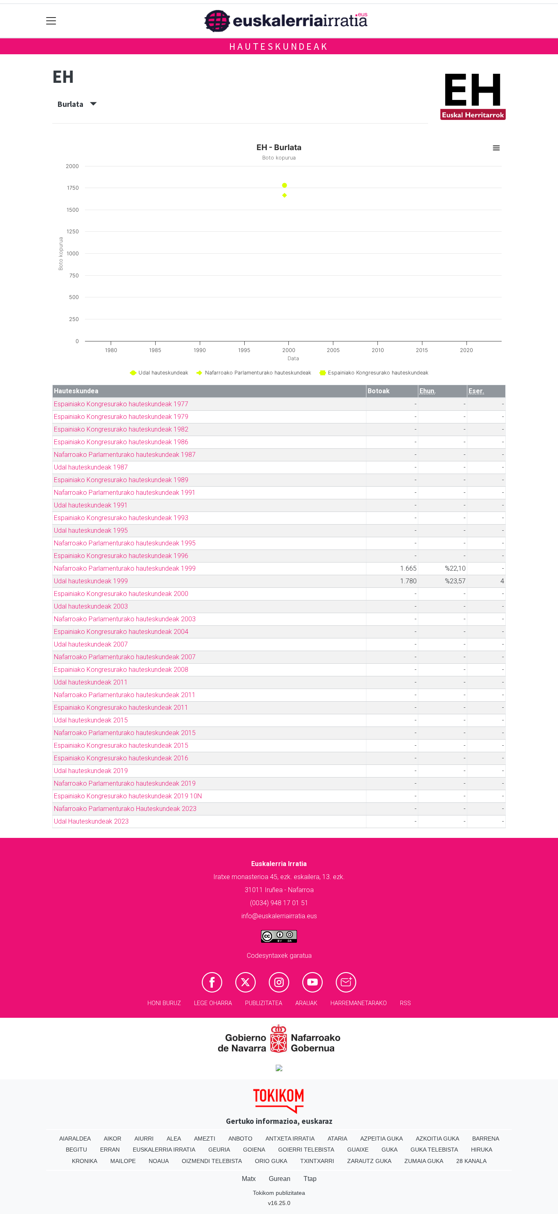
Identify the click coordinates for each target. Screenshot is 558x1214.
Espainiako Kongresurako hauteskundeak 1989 (121, 480)
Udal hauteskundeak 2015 (91, 720)
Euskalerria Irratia (164, 1149)
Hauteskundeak (278, 46)
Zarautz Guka (369, 1161)
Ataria (337, 1138)
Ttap (310, 1178)
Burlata (74, 104)
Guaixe (357, 1149)
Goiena (254, 1149)
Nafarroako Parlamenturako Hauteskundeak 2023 (125, 809)
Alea (174, 1138)
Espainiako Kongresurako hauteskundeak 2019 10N (128, 796)
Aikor (112, 1138)
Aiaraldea (75, 1138)
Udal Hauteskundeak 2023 (91, 821)
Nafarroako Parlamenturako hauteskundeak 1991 (125, 492)
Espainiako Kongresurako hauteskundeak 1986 (121, 442)
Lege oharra (213, 1003)
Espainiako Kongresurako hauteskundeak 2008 (121, 669)
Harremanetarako (358, 1003)
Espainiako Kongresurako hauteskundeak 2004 (121, 632)
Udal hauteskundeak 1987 (91, 467)
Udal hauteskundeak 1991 (91, 505)
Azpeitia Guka (381, 1138)
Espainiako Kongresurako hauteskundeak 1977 (121, 404)
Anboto (240, 1138)
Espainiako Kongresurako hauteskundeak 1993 (121, 518)
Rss (405, 1003)
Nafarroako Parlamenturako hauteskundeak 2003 (125, 619)
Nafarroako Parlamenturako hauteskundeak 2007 (125, 657)
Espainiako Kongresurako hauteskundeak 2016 (121, 758)
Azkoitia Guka (437, 1138)
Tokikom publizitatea (279, 1193)
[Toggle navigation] (51, 21)
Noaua (159, 1161)
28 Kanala (471, 1161)
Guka (389, 1149)
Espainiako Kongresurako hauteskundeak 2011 (121, 707)
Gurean (279, 1178)
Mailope (123, 1161)
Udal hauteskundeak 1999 (91, 581)
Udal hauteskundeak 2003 (91, 606)
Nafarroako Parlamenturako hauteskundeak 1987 (125, 455)
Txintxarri (317, 1161)
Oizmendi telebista (212, 1161)
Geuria (219, 1149)
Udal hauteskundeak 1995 (91, 530)
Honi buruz (164, 1003)
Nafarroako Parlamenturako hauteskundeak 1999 (125, 568)
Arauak (306, 1003)
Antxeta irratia (290, 1138)
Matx (249, 1178)
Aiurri (144, 1138)
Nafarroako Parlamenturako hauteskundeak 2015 (125, 733)
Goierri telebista (306, 1149)
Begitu (76, 1149)
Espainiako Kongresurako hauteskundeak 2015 (121, 745)
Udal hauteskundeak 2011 (91, 682)
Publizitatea (263, 1003)
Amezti (204, 1138)
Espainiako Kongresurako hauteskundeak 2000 (121, 594)
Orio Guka (271, 1161)
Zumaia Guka (423, 1161)
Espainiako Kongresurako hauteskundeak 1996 (121, 556)
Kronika (84, 1161)
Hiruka (481, 1149)
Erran (110, 1149)
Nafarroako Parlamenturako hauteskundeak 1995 (125, 543)
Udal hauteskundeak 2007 (91, 644)
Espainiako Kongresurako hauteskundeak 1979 (121, 417)
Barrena (485, 1138)
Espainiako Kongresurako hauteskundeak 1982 (121, 429)
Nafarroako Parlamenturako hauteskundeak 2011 (125, 695)
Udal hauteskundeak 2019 (91, 771)
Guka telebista (434, 1149)
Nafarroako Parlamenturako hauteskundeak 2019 (125, 783)
